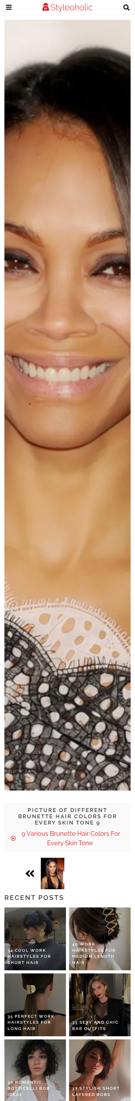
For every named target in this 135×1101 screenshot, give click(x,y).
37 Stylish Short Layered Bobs (96, 1091)
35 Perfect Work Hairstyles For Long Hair (31, 1022)
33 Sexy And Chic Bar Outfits (95, 1025)
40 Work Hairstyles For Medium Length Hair (94, 953)
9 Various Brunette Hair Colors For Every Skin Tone (70, 838)
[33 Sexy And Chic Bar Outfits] (100, 1004)
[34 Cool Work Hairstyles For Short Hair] (35, 938)
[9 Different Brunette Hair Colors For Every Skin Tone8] (53, 873)
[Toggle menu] (9, 8)
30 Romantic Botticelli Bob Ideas (29, 1088)
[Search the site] (126, 8)
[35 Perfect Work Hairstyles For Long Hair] (35, 1004)
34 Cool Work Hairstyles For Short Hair (29, 956)
